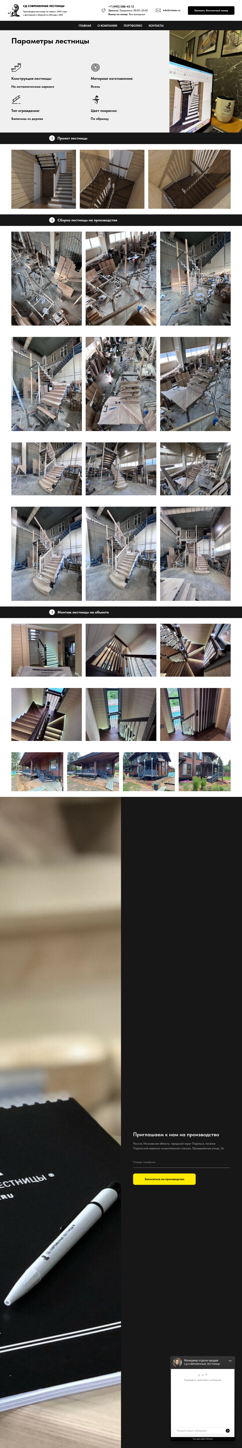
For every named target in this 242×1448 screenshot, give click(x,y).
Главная (85, 25)
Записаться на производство (164, 1179)
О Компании (107, 25)
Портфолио (133, 25)
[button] (211, 10)
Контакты (156, 25)
